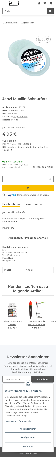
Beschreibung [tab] (11, 204)
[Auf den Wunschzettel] (47, 39)
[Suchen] (50, 11)
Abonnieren (42, 379)
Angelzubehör (20, 116)
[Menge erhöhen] (50, 179)
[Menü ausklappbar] (3, 2)
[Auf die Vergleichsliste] (39, 39)
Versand (27, 143)
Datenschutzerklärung (15, 366)
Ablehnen (28, 446)
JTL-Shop (33, 453)
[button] (39, 3)
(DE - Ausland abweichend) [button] (15, 165)
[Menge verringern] (6, 179)
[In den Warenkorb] (4, 32)
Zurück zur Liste (11, 22)
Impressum (10, 421)
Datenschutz (25, 421)
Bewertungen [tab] (33, 204)
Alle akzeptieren (28, 428)
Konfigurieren (28, 437)
